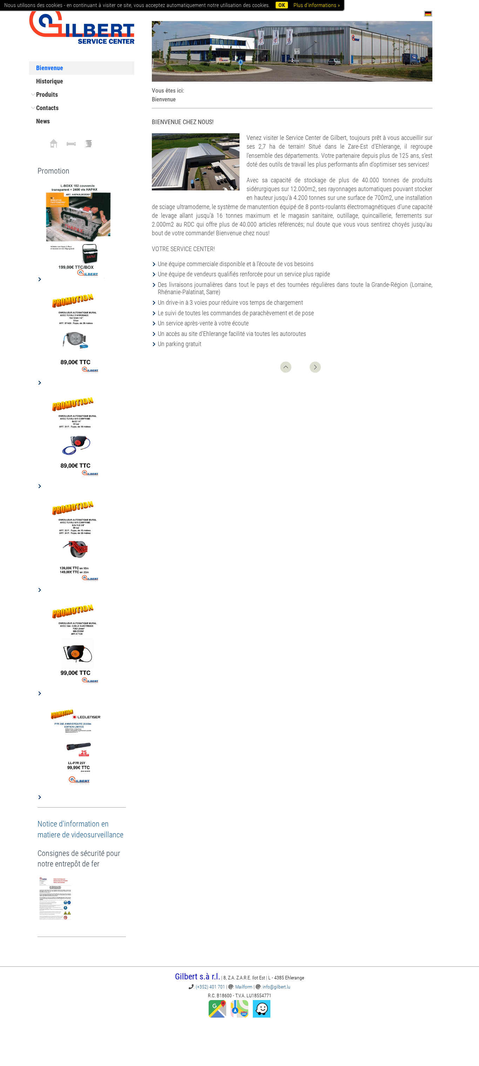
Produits (47, 94)
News (43, 121)
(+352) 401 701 (210, 987)
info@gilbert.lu (276, 987)
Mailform (243, 987)
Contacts (47, 108)
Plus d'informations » (317, 5)
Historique (49, 81)
